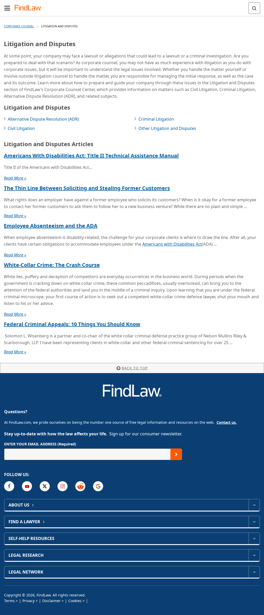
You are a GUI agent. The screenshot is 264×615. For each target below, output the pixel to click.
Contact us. (227, 422)
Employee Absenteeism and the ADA (50, 225)
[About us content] (254, 505)
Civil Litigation (21, 128)
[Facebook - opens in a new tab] (9, 486)
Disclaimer (51, 600)
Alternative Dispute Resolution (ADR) (43, 119)
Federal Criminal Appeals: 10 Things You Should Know (72, 324)
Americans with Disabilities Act (172, 244)
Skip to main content (132, 6)
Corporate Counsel (19, 26)
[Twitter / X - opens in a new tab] (45, 486)
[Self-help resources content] (254, 538)
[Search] (254, 8)
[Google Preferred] (98, 486)
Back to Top (135, 367)
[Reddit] (80, 486)
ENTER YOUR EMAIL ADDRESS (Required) (40, 444)
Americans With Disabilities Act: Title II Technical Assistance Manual (91, 155)
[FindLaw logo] (29, 8)
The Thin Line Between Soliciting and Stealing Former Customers (87, 188)
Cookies (74, 600)
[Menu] (7, 8)
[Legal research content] (254, 555)
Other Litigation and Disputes (167, 128)
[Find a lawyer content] (254, 521)
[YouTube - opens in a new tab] (27, 486)
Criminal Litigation (156, 119)
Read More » (15, 178)
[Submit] (176, 454)
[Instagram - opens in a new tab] (62, 486)
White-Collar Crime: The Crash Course (52, 264)
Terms (9, 600)
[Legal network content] (254, 572)
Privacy (28, 600)
